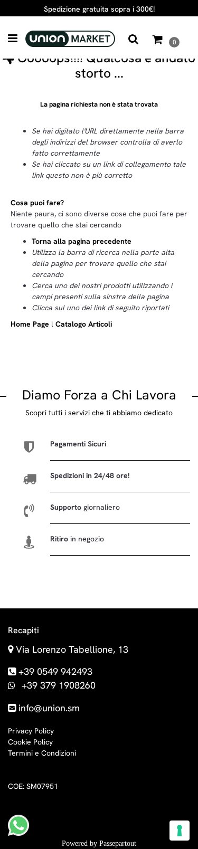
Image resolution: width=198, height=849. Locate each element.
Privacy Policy (31, 731)
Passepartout (117, 843)
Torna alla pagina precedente (81, 241)
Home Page (31, 324)
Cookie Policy (30, 742)
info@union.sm (49, 708)
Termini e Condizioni (42, 753)
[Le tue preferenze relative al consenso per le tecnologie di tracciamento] (179, 831)
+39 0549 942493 (55, 671)
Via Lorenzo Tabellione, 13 (72, 649)
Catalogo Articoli (83, 324)
